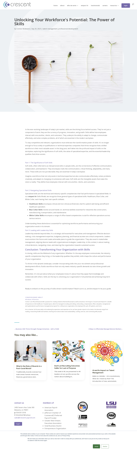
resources (113, 5)
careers (105, 5)
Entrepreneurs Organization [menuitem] (55, 428)
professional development (68, 29)
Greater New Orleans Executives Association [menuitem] (53, 422)
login (125, 5)
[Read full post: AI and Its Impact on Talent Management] (106, 353)
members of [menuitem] (48, 403)
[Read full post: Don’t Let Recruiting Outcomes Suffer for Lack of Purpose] (68, 351)
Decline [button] (105, 446)
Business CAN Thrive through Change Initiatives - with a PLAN (36, 329)
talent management (50, 29)
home (56, 5)
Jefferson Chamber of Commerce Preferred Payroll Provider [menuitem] (53, 415)
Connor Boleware (23, 29)
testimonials (95, 5)
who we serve (71, 5)
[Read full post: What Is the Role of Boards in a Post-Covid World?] (30, 351)
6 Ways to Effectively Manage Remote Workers (106, 329)
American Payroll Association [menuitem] (51, 408)
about (62, 5)
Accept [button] (96, 446)
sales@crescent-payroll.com (24, 418)
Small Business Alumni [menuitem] (53, 426)
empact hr (84, 5)
